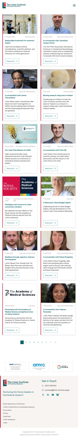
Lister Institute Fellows (67, 37)
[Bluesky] (57, 395)
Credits (5, 423)
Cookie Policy (7, 416)
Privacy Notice (7, 410)
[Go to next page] (51, 342)
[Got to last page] (55, 342)
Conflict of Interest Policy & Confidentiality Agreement (18, 407)
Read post (11, 61)
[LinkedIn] (48, 395)
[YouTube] (52, 395)
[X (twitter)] (43, 395)
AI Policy (5, 413)
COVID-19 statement (9, 419)
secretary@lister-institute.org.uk (57, 390)
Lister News (32, 37)
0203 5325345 (50, 386)
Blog (26, 37)
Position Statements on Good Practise (14, 404)
